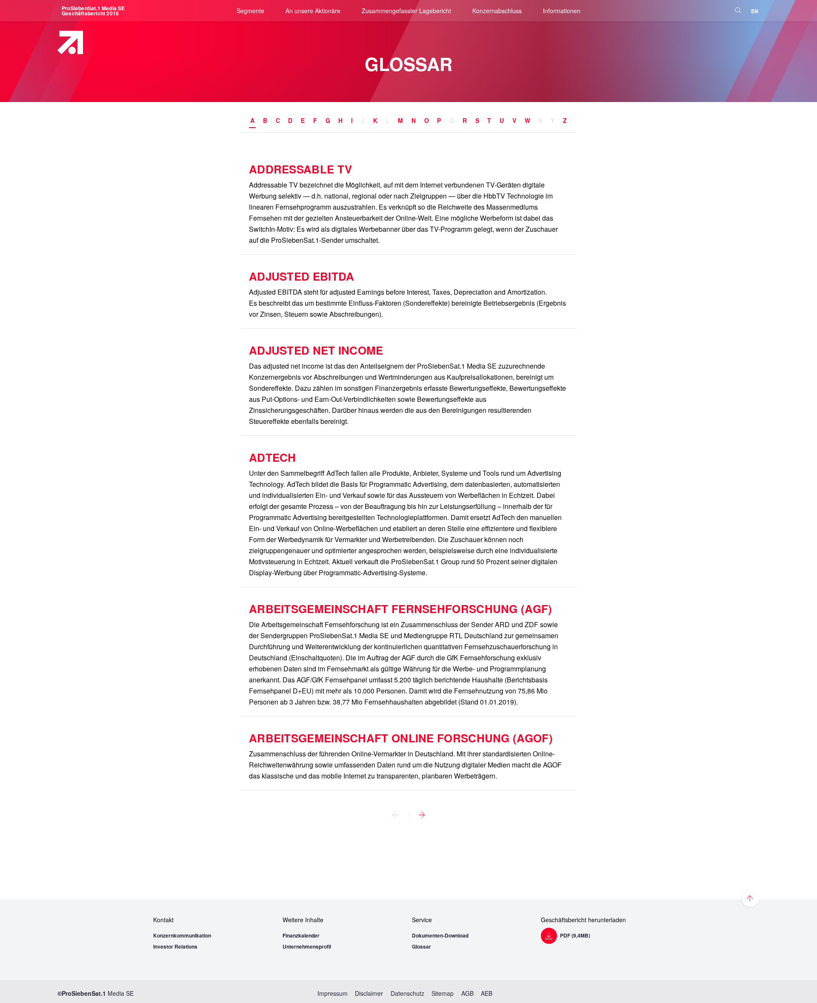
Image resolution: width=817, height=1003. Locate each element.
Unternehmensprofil (307, 946)
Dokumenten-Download (440, 935)
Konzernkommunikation (182, 935)
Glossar (421, 946)
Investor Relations (175, 946)
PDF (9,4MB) (575, 935)
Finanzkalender (301, 935)
